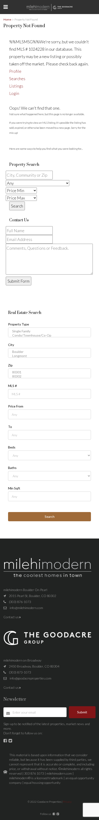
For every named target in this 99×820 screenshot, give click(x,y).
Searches (17, 78)
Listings (16, 85)
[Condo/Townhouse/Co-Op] (49, 335)
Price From (15, 406)
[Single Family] (49, 331)
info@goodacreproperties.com (30, 678)
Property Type (18, 324)
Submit (82, 712)
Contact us (11, 617)
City (11, 344)
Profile (15, 71)
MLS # (12, 385)
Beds (11, 447)
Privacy (67, 801)
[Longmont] (49, 356)
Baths (12, 467)
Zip (10, 365)
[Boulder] (49, 352)
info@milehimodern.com (26, 608)
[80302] (49, 376)
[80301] (49, 372)
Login (14, 93)
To (10, 426)
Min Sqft (14, 488)
